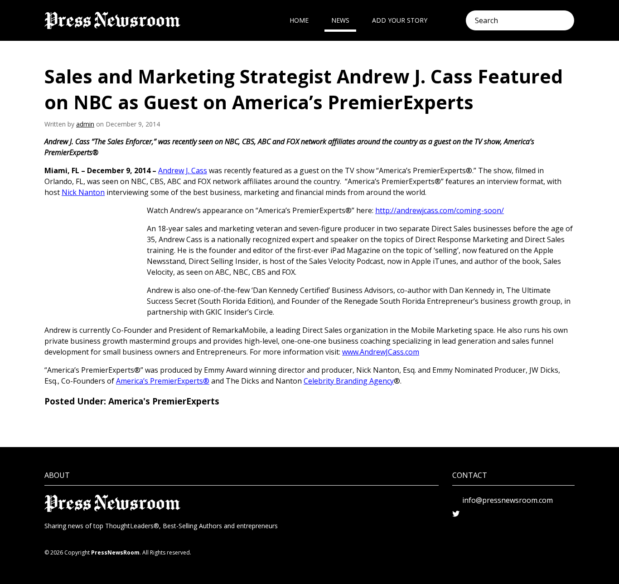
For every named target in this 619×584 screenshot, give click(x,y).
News (340, 20)
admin (85, 124)
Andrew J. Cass (182, 170)
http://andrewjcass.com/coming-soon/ (439, 210)
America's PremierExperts (163, 401)
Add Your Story (399, 20)
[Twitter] (455, 513)
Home (299, 20)
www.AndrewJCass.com (380, 352)
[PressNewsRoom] (112, 20)
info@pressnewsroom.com (507, 500)
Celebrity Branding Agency (349, 381)
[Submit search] (568, 20)
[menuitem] (299, 20)
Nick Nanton (83, 192)
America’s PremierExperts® (162, 381)
